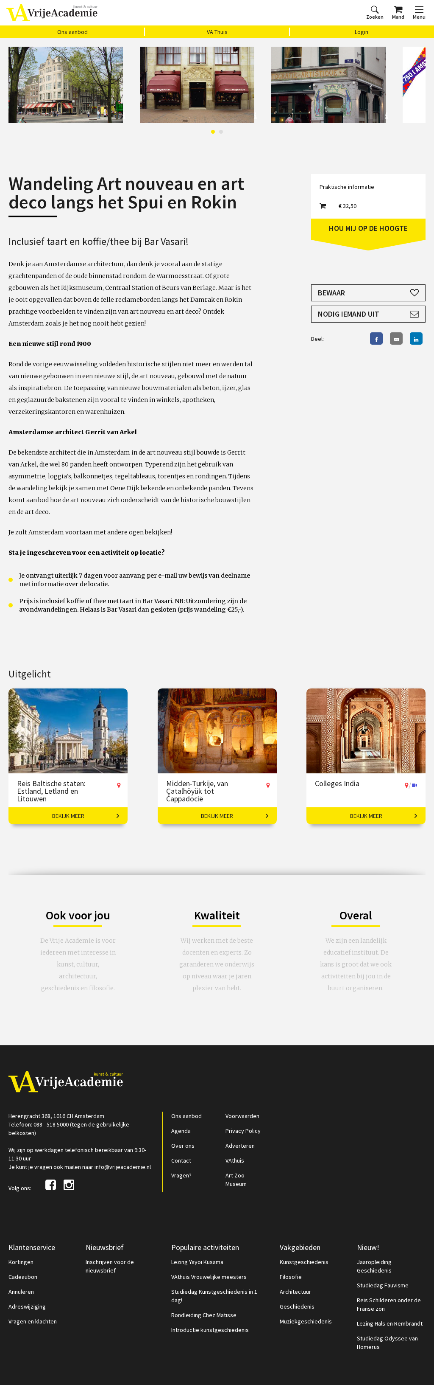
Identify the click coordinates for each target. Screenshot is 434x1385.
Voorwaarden (242, 1116)
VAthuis (234, 1160)
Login (361, 32)
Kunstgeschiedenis (304, 1262)
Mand (398, 17)
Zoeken (375, 17)
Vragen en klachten (32, 1321)
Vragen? (181, 1175)
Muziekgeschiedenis (306, 1321)
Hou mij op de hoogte (368, 228)
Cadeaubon (22, 1277)
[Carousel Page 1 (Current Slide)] (213, 132)
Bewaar (331, 293)
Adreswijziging (27, 1306)
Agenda (181, 1131)
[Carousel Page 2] (221, 132)
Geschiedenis (297, 1306)
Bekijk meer (68, 816)
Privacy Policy (243, 1131)
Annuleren (21, 1291)
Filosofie (291, 1277)
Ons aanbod (72, 32)
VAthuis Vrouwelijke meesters (209, 1277)
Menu (419, 17)
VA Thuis (217, 32)
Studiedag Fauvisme (383, 1285)
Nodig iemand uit (348, 314)
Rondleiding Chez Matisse (203, 1315)
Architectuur (295, 1291)
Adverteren (240, 1145)
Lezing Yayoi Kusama (197, 1262)
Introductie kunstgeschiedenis (210, 1330)
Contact (181, 1160)
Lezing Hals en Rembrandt (390, 1323)
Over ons (183, 1145)
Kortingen (20, 1262)
